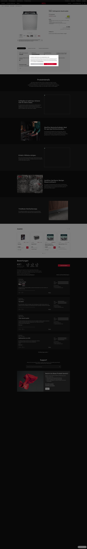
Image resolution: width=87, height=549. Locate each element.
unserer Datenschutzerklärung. (40, 61)
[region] (44, 60)
